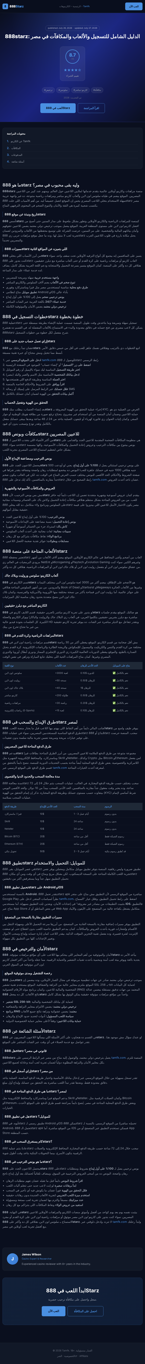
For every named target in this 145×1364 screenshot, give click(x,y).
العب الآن (134, 6)
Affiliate (83, 1356)
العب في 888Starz (58, 108)
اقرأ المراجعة (91, 108)
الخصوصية (69, 1356)
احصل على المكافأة (85, 1311)
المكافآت (16, 148)
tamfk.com (49, 360)
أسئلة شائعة (17, 161)
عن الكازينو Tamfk (20, 141)
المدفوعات (16, 154)
